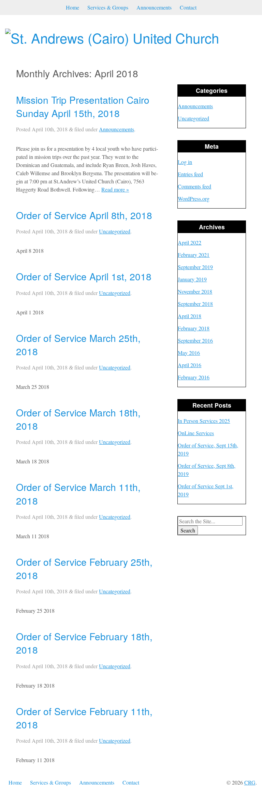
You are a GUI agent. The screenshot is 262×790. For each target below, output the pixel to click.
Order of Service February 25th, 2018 (84, 568)
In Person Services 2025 (204, 420)
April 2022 (189, 242)
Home (72, 7)
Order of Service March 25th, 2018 (78, 344)
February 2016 (193, 377)
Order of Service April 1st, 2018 (83, 276)
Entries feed (190, 174)
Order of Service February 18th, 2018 (84, 642)
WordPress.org (193, 198)
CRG (250, 782)
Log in (185, 161)
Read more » (115, 189)
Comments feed (194, 186)
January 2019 (192, 279)
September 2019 (195, 266)
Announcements (154, 7)
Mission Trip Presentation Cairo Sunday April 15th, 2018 (82, 106)
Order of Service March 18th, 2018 (78, 419)
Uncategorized (114, 231)
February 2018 (193, 328)
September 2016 (195, 340)
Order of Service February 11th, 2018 (84, 717)
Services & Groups (107, 7)
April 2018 (189, 315)
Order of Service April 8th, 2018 (84, 215)
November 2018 (195, 291)
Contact (188, 7)
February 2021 (193, 254)
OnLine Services (196, 433)
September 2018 (195, 303)
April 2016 (189, 364)
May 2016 (189, 352)
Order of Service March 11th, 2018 (78, 493)
